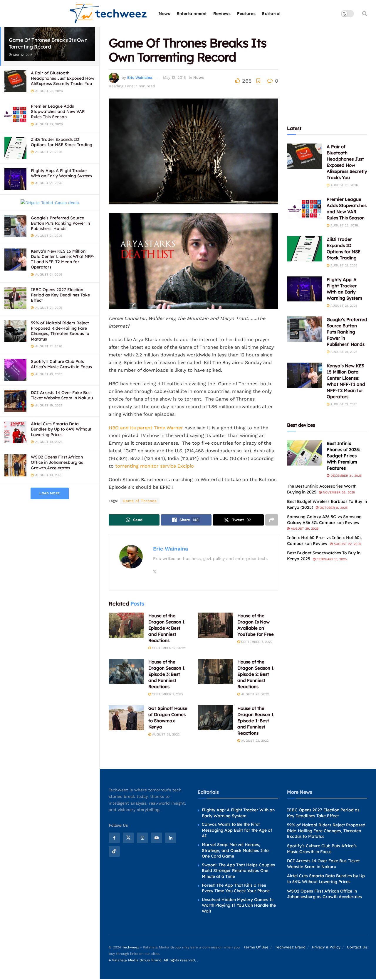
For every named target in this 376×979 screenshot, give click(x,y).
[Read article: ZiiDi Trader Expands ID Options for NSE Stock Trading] (304, 248)
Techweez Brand (290, 947)
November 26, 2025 (338, 492)
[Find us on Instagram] (142, 838)
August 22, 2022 (254, 741)
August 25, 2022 (165, 734)
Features (246, 13)
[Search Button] (364, 13)
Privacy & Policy (326, 947)
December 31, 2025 (345, 476)
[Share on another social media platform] (271, 520)
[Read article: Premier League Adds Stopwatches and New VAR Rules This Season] (304, 208)
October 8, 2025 (333, 508)
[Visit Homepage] (108, 13)
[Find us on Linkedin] (170, 838)
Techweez (130, 947)
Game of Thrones (140, 501)
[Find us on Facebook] (114, 838)
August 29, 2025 (304, 529)
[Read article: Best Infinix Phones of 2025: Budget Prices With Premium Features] (304, 453)
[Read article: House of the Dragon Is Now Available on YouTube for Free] (215, 625)
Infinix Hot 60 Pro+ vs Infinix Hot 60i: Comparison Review (324, 540)
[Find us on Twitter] (128, 838)
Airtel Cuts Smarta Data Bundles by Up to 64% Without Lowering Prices (61, 429)
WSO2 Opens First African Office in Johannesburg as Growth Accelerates (57, 462)
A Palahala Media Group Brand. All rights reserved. (153, 960)
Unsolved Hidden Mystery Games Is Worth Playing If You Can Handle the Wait (239, 905)
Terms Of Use (256, 947)
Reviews (222, 13)
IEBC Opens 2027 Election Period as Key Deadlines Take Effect (60, 295)
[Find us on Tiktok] (114, 851)
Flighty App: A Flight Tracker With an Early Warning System (61, 173)
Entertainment (192, 13)
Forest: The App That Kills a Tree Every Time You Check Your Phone (236, 888)
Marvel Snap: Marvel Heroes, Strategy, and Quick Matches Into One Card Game (235, 850)
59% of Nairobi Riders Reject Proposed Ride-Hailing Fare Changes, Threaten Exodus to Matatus (60, 331)
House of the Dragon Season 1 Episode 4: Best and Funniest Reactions (166, 628)
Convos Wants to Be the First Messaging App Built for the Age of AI (237, 830)
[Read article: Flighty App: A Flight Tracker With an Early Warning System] (304, 289)
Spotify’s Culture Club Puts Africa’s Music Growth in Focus (61, 364)
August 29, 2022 (254, 694)
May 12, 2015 (174, 77)
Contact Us (357, 947)
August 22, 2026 (343, 225)
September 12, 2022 (168, 648)
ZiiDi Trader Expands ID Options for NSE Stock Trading (61, 142)
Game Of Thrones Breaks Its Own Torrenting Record (48, 43)
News (164, 13)
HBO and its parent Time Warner (146, 428)
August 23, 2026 (343, 185)
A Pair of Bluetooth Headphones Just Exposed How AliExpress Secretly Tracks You (62, 78)
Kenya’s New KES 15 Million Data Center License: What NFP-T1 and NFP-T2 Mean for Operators (63, 259)
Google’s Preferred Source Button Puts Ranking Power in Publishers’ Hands (60, 223)
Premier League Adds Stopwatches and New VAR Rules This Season (58, 111)
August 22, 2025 (347, 544)
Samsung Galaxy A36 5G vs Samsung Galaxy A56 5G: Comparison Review (324, 519)
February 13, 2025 (331, 559)
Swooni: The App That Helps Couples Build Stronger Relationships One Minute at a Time (238, 870)
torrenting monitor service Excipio (154, 466)
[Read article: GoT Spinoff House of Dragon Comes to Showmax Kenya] (126, 718)
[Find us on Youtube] (156, 838)
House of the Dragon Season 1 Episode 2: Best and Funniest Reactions (255, 674)
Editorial (271, 13)
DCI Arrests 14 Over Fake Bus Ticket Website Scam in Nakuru (62, 395)
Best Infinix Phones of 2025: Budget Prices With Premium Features (343, 456)
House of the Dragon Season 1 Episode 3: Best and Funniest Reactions (166, 674)
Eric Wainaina (139, 77)
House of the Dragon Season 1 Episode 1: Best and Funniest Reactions (255, 721)
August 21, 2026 (343, 265)
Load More (49, 493)
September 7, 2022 (256, 642)
